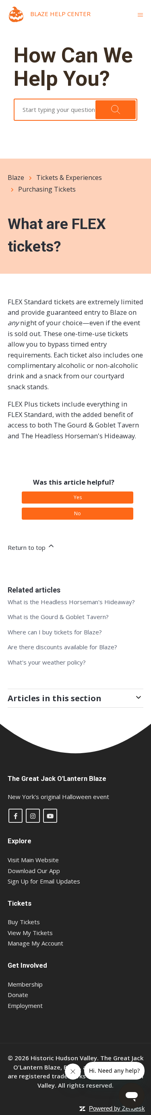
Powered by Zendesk (117, 1108)
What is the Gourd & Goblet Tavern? (58, 617)
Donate (18, 995)
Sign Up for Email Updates (44, 881)
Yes (78, 497)
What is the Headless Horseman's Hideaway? (71, 602)
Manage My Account (35, 943)
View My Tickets (30, 933)
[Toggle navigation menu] (140, 14)
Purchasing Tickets (47, 189)
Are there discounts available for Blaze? (62, 647)
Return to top (27, 547)
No (77, 513)
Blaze (16, 177)
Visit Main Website (33, 860)
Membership (25, 984)
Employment (25, 1005)
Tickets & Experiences (69, 177)
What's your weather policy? (47, 662)
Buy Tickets (24, 922)
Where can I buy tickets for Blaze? (55, 632)
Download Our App (34, 871)
